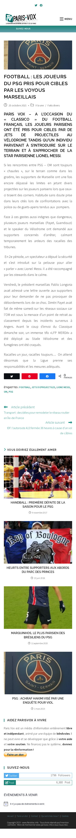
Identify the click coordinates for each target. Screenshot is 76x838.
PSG (11, 391)
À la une (39, 105)
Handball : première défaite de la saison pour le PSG (38, 504)
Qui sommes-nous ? (50, 816)
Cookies (65, 816)
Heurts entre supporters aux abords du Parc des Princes (38, 570)
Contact (34, 816)
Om (5, 391)
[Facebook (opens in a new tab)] (40, 5)
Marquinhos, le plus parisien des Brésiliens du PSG (38, 635)
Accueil (10, 816)
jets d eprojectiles (43, 387)
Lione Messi (63, 387)
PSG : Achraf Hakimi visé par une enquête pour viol (38, 700)
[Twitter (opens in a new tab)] (36, 5)
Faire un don (22, 816)
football (24, 387)
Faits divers (54, 105)
